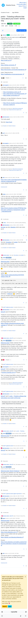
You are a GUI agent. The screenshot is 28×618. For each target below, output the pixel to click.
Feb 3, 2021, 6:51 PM (18, 240)
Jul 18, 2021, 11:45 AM (14, 518)
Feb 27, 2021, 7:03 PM (10, 468)
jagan (4, 518)
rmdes (4, 194)
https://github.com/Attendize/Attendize (11, 537)
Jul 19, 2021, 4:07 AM (13, 553)
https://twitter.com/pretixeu (10, 95)
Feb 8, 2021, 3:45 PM (18, 366)
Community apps (21, 4)
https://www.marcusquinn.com (15, 109)
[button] (2, 616)
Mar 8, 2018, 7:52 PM (19, 35)
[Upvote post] (23, 78)
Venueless (8, 242)
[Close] (25, 577)
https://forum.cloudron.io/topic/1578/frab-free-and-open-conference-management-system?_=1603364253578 (13, 209)
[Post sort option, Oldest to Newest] (3, 30)
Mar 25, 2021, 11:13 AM (19, 496)
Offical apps (22, 2)
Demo (20, 6)
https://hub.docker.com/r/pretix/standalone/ (13, 69)
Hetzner (14, 125)
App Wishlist (17, 23)
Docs (24, 6)
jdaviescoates (6, 116)
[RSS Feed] (19, 26)
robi (3, 177)
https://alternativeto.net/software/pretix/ (14, 93)
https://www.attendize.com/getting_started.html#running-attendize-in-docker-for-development (14, 542)
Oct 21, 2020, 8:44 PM (14, 133)
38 (25, 78)
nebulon (4, 35)
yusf (4, 133)
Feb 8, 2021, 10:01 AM (21, 340)
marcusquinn (6, 85)
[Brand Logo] (3, 5)
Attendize (13, 227)
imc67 (4, 257)
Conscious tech (4, 186)
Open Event (9, 122)
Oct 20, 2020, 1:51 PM (18, 85)
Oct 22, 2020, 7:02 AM (14, 177)
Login (9, 606)
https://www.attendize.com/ (8, 532)
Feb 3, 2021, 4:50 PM (18, 225)
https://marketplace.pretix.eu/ (11, 92)
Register (5, 606)
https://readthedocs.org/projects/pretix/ (11, 74)
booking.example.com (8, 372)
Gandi (10, 125)
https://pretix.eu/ (5, 60)
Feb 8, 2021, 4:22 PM (20, 433)
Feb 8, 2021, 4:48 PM (18, 448)
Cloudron (5, 125)
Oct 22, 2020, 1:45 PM (15, 194)
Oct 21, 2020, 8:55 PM (18, 143)
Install (25, 8)
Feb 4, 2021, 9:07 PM (10, 259)
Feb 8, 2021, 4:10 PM (18, 393)
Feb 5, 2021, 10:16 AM (18, 309)
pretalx (16, 242)
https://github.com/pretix (7, 65)
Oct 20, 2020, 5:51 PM (19, 116)
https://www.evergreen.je (18, 108)
